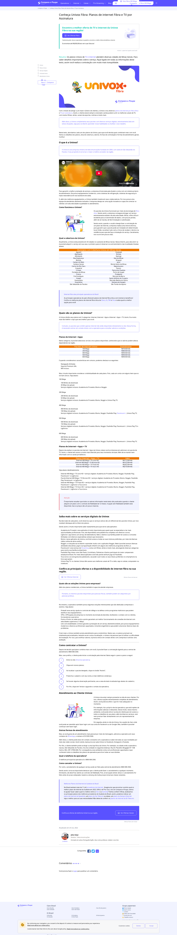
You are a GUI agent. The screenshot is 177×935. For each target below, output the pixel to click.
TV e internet (90, 57)
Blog (109, 3)
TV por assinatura (66, 113)
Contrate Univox (44, 73)
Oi (106, 300)
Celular (86, 3)
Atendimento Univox (45, 76)
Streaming (85, 548)
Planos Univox (43, 68)
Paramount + (121, 413)
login (75, 871)
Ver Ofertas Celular (127, 813)
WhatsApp (71, 736)
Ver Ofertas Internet (71, 577)
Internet (76, 3)
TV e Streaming (98, 3)
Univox (41, 65)
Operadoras (64, 3)
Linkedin (65, 841)
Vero (97, 792)
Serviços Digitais (43, 70)
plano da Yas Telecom (96, 796)
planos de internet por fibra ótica (126, 111)
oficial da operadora (83, 660)
